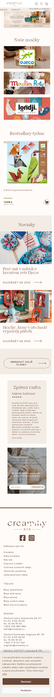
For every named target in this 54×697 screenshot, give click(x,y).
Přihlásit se (38, 487)
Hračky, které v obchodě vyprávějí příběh (25, 329)
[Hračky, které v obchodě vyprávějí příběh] (27, 306)
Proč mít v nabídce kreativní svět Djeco (21, 271)
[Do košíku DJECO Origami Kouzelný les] (46, 202)
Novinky (27, 224)
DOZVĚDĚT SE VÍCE (17, 282)
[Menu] (36, 4)
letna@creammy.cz (14, 629)
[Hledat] (41, 3)
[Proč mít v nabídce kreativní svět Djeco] (27, 247)
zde (4, 673)
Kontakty (9, 552)
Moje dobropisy (12, 593)
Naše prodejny (12, 556)
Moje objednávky (13, 589)
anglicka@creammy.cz (16, 645)
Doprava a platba (13, 563)
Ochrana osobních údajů (17, 567)
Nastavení (26, 681)
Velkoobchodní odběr (16, 574)
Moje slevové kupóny (15, 604)
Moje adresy (11, 597)
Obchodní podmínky (15, 571)
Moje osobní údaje (14, 601)
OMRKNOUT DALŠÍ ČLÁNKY (21, 363)
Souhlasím (26, 690)
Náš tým (8, 559)
